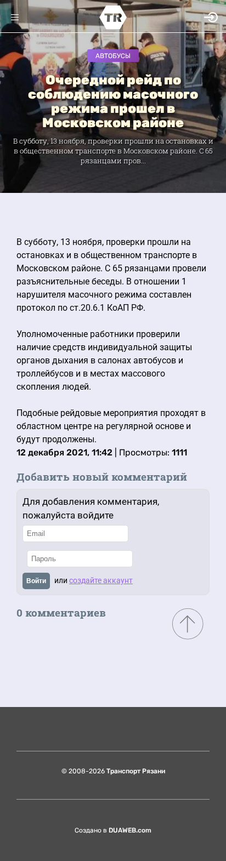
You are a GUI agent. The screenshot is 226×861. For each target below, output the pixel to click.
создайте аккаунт (101, 580)
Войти (36, 581)
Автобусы (113, 56)
